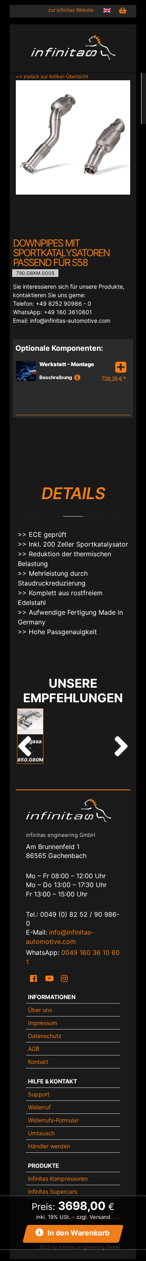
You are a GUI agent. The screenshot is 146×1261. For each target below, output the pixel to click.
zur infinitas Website (71, 10)
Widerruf (39, 1107)
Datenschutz (45, 1035)
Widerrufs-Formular (53, 1120)
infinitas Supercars (52, 1191)
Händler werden (49, 1146)
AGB (33, 1048)
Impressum (42, 1022)
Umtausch (41, 1133)
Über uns (40, 1009)
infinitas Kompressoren (58, 1178)
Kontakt (38, 1061)
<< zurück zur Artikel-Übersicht (52, 76)
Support (38, 1094)
